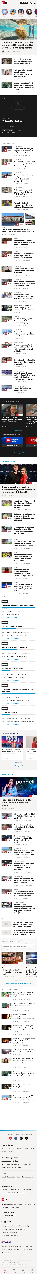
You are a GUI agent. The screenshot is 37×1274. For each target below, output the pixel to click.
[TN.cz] (5, 2)
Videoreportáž (19, 386)
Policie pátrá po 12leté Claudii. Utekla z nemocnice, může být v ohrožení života (23, 73)
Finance (32, 1148)
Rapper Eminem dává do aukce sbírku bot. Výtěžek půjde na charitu (24, 880)
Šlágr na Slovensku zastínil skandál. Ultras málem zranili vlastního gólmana (24, 543)
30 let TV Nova (6, 1253)
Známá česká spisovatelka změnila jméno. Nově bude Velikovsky (24, 271)
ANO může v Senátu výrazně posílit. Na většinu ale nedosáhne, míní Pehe (12, 420)
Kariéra (4, 1249)
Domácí (4, 227)
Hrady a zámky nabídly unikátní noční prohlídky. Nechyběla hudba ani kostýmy (23, 839)
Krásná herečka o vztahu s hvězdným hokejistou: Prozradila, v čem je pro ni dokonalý (18, 489)
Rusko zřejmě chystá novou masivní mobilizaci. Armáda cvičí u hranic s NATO (24, 284)
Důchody (20, 1148)
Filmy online (11, 1226)
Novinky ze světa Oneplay (10, 1232)
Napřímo (15, 1161)
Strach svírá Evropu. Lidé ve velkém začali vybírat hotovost (24, 1006)
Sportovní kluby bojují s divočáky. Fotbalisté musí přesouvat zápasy (24, 321)
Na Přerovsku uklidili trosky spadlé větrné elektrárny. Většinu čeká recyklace (23, 924)
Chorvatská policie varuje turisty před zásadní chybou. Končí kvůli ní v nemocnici (24, 178)
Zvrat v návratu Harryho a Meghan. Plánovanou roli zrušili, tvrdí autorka (24, 151)
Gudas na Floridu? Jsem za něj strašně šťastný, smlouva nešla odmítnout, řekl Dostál (24, 517)
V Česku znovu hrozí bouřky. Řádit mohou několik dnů (24, 1051)
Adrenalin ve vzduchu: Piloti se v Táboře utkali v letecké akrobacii (24, 816)
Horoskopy (5, 1189)
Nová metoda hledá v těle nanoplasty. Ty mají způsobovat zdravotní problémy (24, 866)
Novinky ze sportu (9, 461)
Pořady (4, 1226)
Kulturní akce (21, 1193)
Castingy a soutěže (26, 1249)
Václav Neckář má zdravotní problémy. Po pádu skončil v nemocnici (23, 205)
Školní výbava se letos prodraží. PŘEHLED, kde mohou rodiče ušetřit (23, 61)
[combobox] (18, 946)
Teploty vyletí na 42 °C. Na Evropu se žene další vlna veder (23, 995)
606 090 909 (9, 1212)
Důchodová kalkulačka (9, 1193)
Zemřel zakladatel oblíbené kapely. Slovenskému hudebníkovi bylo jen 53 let (23, 1017)
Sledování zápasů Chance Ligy (11, 1236)
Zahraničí (17, 159)
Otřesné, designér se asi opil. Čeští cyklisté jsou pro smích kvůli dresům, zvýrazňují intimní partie (24, 376)
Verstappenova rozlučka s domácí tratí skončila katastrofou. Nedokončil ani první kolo (24, 530)
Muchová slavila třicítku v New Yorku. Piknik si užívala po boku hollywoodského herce (23, 1062)
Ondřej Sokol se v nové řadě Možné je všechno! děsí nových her (11, 752)
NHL (3, 1180)
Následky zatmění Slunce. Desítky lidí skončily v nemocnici (23, 1087)
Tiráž (33, 1204)
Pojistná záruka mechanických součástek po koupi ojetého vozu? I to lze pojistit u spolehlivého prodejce (24, 909)
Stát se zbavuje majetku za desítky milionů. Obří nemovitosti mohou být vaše (18, 231)
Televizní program (13, 1249)
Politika (26, 1148)
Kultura (10, 1151)
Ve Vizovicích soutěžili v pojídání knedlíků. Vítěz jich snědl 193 (24, 827)
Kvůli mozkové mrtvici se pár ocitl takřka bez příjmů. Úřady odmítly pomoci (24, 893)
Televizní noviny (6, 1161)
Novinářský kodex (15, 1207)
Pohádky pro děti (21, 1229)
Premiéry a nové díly (22, 1226)
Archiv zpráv (27, 1204)
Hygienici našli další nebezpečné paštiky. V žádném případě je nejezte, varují (12, 971)
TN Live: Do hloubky (12, 121)
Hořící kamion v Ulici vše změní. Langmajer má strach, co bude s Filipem (23, 308)
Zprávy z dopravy (15, 1189)
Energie (4, 1151)
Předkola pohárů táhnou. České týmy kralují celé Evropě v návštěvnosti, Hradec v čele (23, 558)
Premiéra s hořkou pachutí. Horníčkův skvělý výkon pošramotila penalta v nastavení (24, 504)
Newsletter (5, 1207)
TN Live (24, 2)
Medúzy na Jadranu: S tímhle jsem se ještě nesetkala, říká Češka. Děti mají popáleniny (17, 45)
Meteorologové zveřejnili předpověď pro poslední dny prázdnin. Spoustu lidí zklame (24, 86)
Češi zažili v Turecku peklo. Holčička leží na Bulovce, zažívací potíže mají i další (24, 852)
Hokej (18, 1177)
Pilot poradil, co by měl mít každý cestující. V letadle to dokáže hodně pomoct (24, 164)
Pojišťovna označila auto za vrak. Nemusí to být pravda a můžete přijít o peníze (24, 933)
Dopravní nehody (27, 1189)
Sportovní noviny (27, 1164)
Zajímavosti (18, 146)
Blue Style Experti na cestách (11, 1164)
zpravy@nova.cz (10, 1215)
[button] (16, 430)
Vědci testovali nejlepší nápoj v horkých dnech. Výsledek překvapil (23, 192)
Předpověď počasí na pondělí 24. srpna (22, 389)
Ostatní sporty (19, 371)
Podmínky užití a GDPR (26, 1246)
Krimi (27, 966)
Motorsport (18, 343)
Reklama (4, 1246)
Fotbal (16, 251)
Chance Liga (11, 1177)
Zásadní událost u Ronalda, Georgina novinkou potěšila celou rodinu (24, 362)
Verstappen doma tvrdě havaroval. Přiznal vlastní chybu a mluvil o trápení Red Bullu (23, 348)
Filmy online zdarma (8, 1229)
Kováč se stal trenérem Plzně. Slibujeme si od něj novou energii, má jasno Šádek (23, 588)
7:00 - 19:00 (17, 130)
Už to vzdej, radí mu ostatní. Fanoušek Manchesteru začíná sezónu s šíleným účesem (23, 573)
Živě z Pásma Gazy (8, 133)
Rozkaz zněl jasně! (7, 1167)
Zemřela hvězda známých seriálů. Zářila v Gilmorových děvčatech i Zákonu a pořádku (24, 1029)
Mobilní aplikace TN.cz (9, 1204)
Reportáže (18, 1167)
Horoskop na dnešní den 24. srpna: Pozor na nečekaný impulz (16, 802)
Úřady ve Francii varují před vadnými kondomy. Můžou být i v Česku (24, 334)
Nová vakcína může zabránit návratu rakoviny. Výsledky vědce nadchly (24, 297)
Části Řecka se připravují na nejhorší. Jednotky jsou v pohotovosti (24, 1041)
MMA (7, 1180)
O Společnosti (13, 1246)
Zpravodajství (7, 774)
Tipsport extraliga (27, 1177)
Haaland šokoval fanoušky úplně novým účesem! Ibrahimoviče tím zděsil (24, 256)
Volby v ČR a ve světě (8, 1148)
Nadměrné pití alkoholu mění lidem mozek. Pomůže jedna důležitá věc (24, 243)
